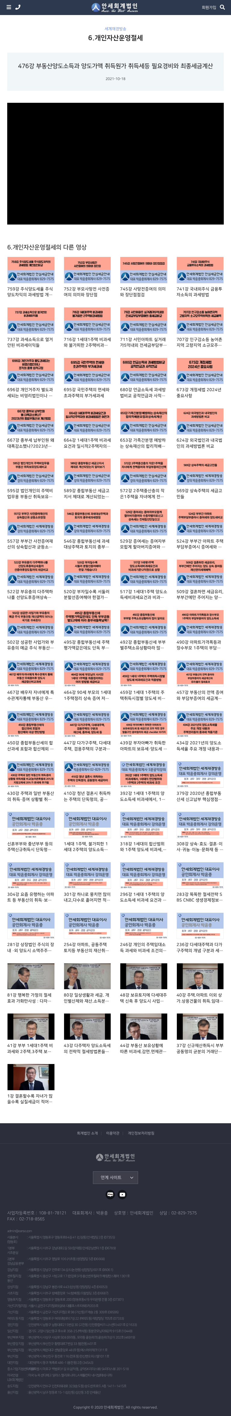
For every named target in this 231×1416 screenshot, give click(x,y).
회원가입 (209, 7)
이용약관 (112, 1133)
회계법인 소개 (87, 1133)
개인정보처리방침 (141, 1133)
